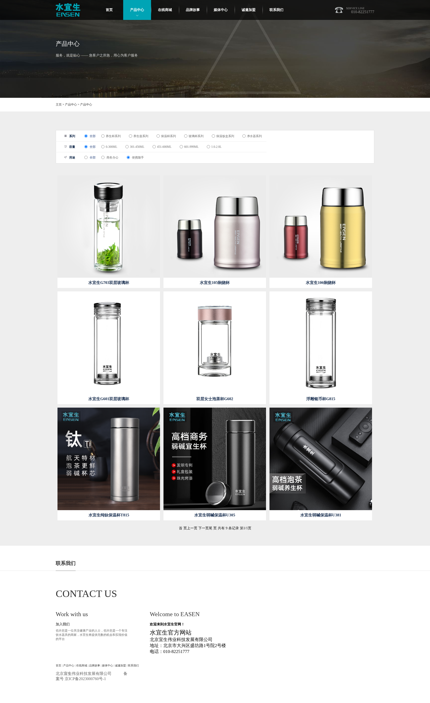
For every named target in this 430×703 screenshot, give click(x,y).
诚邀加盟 (249, 10)
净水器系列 (254, 136)
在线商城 (165, 10)
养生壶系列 (140, 136)
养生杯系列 (113, 136)
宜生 (68, 673)
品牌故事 (193, 10)
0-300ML (111, 147)
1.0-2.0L (216, 147)
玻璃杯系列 (196, 136)
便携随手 (137, 157)
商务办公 (112, 157)
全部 (92, 136)
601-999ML (191, 147)
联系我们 (276, 10)
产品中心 (137, 10)
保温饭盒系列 (225, 136)
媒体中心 (221, 10)
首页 (109, 10)
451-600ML (164, 147)
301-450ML (137, 147)
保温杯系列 (168, 136)
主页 (59, 104)
